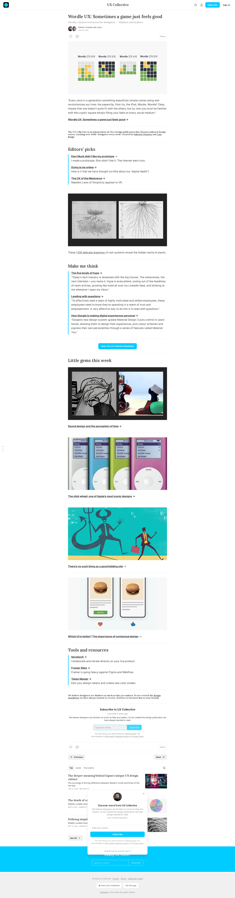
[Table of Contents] (3, 449)
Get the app (130, 885)
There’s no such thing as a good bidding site (95, 566)
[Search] (195, 5)
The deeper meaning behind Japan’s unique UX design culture (103, 777)
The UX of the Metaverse (86, 178)
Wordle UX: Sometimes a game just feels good (96, 119)
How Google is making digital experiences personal (103, 315)
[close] (143, 793)
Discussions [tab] (89, 768)
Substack (104, 892)
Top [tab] (71, 768)
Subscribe (213, 5)
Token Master (79, 679)
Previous (78, 757)
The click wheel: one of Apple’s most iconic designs (100, 496)
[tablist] (82, 768)
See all (73, 838)
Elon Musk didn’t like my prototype (92, 156)
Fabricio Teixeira (85, 27)
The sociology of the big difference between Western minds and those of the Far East (103, 784)
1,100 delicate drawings (90, 252)
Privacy (116, 878)
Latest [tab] (78, 768)
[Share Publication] (201, 5)
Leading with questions (86, 296)
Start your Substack (110, 885)
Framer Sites (79, 668)
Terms (123, 878)
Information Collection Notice (117, 843)
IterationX (77, 657)
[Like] (70, 36)
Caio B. (99, 27)
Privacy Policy (138, 843)
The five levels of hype (85, 273)
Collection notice (135, 878)
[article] (117, 784)
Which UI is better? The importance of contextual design (103, 636)
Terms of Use (130, 840)
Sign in (226, 5)
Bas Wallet (84, 789)
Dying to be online (82, 167)
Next (158, 757)
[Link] (64, 149)
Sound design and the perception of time (93, 426)
